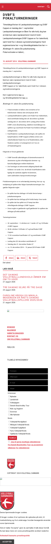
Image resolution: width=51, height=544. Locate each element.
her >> (21, 95)
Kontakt (41, 7)
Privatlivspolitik (13, 454)
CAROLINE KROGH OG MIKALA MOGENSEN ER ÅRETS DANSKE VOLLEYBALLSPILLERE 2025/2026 (22, 297)
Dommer (13, 412)
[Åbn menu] (2, 6)
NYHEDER (11, 327)
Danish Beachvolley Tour (19, 406)
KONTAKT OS (12, 336)
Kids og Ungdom (16, 409)
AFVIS (4, 539)
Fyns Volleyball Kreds (18, 431)
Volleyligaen (14, 403)
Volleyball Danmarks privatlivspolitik (15, 536)
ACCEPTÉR (7, 542)
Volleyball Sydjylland (18, 428)
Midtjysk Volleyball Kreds (19, 425)
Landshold (14, 400)
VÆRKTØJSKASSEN (15, 333)
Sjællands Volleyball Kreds (20, 434)
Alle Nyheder (15, 415)
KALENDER (11, 330)
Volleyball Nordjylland (18, 422)
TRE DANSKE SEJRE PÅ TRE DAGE (22, 287)
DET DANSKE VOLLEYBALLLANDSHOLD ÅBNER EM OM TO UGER (24, 277)
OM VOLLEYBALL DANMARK (18, 339)
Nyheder (13, 396)
